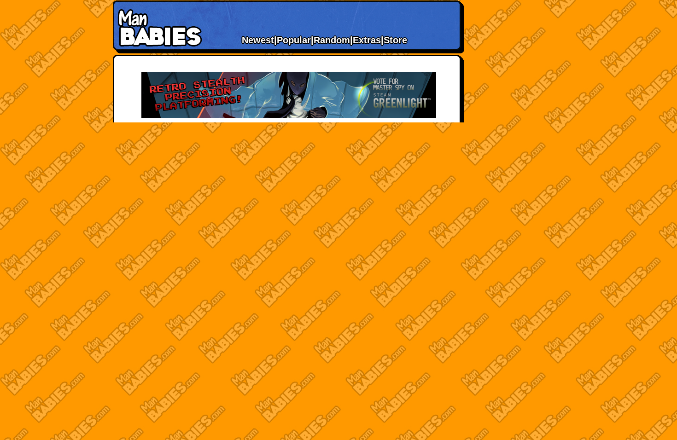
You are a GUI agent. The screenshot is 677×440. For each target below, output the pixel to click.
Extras (367, 40)
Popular (294, 40)
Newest (258, 40)
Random (332, 40)
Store (395, 40)
